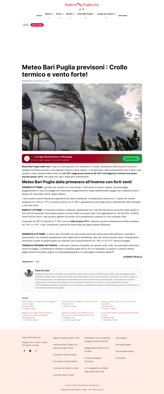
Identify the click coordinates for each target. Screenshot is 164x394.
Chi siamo (123, 15)
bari (37, 262)
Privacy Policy (71, 385)
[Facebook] (24, 350)
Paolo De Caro (42, 270)
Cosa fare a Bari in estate (63, 375)
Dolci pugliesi (121, 338)
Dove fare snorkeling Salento (65, 361)
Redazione (94, 385)
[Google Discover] (35, 350)
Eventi (59, 14)
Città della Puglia (85, 14)
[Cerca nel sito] (82, 9)
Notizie (48, 14)
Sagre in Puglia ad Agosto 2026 (66, 338)
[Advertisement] (82, 45)
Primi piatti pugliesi (123, 345)
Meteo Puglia (37, 25)
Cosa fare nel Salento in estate (66, 368)
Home (39, 15)
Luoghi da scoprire (105, 14)
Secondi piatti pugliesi (125, 351)
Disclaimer (83, 385)
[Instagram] (30, 350)
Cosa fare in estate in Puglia (64, 355)
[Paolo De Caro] (28, 273)
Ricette (69, 14)
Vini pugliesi (120, 358)
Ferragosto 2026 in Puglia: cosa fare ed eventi (80, 301)
